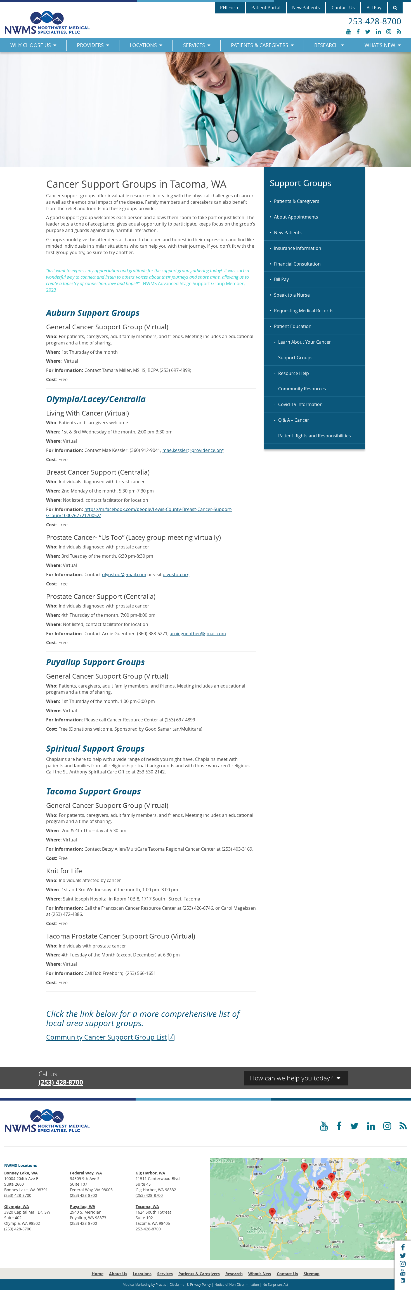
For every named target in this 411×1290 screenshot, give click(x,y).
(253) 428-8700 (61, 1082)
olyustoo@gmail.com (124, 574)
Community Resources (302, 389)
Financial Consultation (297, 264)
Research (326, 45)
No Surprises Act (275, 1284)
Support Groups (295, 358)
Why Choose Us (30, 45)
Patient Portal (265, 7)
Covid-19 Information (300, 404)
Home (97, 1273)
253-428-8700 (148, 1229)
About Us (118, 1273)
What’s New (259, 1273)
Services (194, 45)
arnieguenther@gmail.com (198, 633)
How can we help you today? (292, 1078)
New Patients (306, 7)
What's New (380, 45)
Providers (90, 45)
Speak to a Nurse (292, 295)
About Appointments (296, 217)
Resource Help (293, 373)
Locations (143, 45)
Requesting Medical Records (304, 311)
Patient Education (292, 326)
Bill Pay (374, 7)
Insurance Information (297, 248)
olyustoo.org (176, 574)
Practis (161, 1284)
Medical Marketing (136, 1284)
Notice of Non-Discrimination (236, 1284)
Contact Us (343, 7)
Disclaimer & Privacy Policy (190, 1284)
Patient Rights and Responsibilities (314, 436)
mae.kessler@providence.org (193, 450)
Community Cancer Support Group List (106, 1037)
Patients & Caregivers (259, 45)
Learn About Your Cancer (304, 342)
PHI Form (230, 7)
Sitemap (312, 1273)
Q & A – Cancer (293, 420)
